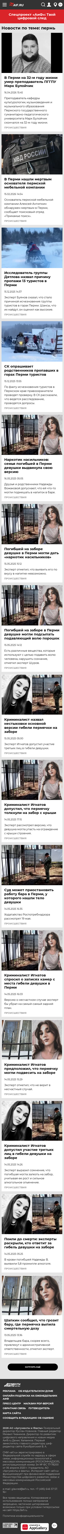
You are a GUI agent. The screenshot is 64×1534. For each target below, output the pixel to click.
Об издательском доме (35, 1391)
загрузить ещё (32, 1367)
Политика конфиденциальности (23, 1515)
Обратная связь (14, 1408)
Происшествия (15, 127)
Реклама (9, 1391)
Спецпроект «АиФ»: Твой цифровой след (32, 16)
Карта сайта (12, 1413)
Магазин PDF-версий (39, 1403)
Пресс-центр (12, 1403)
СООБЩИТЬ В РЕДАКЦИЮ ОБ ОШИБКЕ (28, 1417)
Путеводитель (39, 1408)
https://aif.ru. (20, 1510)
